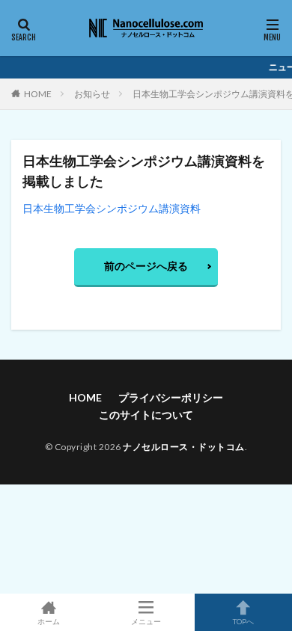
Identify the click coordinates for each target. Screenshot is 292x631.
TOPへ (243, 621)
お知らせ (92, 93)
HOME (38, 93)
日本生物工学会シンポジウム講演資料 (111, 208)
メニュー (146, 621)
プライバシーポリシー (170, 397)
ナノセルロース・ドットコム (184, 446)
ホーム (48, 621)
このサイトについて (146, 414)
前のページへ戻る (146, 265)
